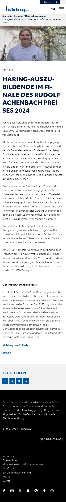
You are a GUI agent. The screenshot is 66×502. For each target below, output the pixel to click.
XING (12, 381)
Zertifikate (8, 468)
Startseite (7, 16)
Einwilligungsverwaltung (16, 472)
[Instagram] (12, 490)
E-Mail (19, 381)
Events (6, 480)
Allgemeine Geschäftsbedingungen (23, 464)
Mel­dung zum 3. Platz (15, 345)
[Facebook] (4, 490)
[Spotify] (52, 490)
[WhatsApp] (36, 490)
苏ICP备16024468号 (52, 439)
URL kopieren (26, 381)
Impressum (8, 456)
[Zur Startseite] (15, 9)
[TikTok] (44, 490)
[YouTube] (20, 490)
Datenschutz (9, 460)
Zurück (6, 352)
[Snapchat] (28, 490)
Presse (6, 476)
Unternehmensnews (35, 16)
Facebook (5, 381)
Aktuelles (18, 16)
